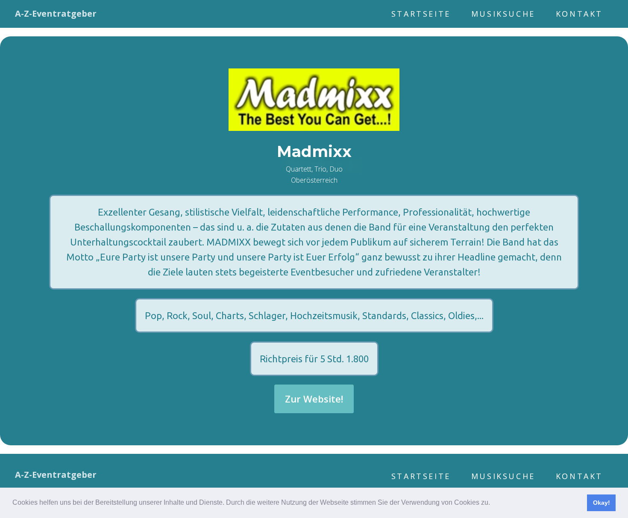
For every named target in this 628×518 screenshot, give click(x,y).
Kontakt (579, 14)
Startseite (421, 14)
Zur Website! (314, 398)
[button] (493, 503)
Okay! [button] (601, 502)
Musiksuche (503, 14)
